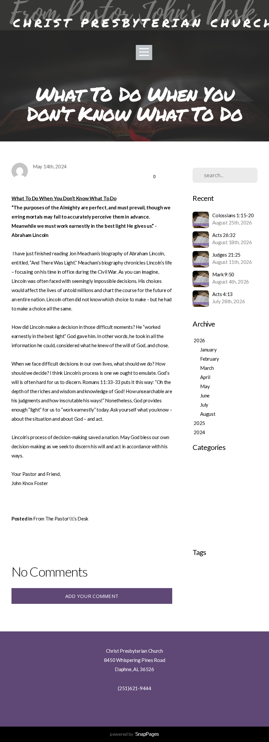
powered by (134, 734)
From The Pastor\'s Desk (219, 482)
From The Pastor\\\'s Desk (60, 518)
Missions (200, 579)
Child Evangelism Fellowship (226, 569)
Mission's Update (210, 519)
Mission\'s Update (211, 528)
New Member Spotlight (217, 537)
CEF (196, 569)
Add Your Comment (92, 596)
